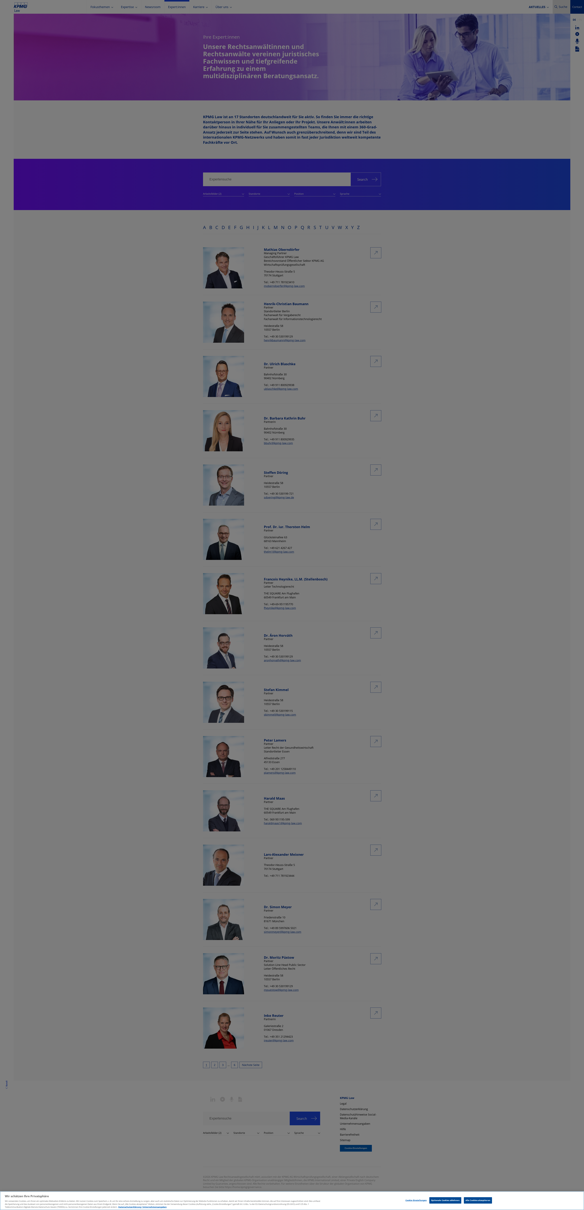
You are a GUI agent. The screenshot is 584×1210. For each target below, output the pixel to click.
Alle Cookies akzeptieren (478, 1200)
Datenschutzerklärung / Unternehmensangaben (142, 1206)
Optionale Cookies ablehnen (445, 1200)
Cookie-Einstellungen (416, 1200)
